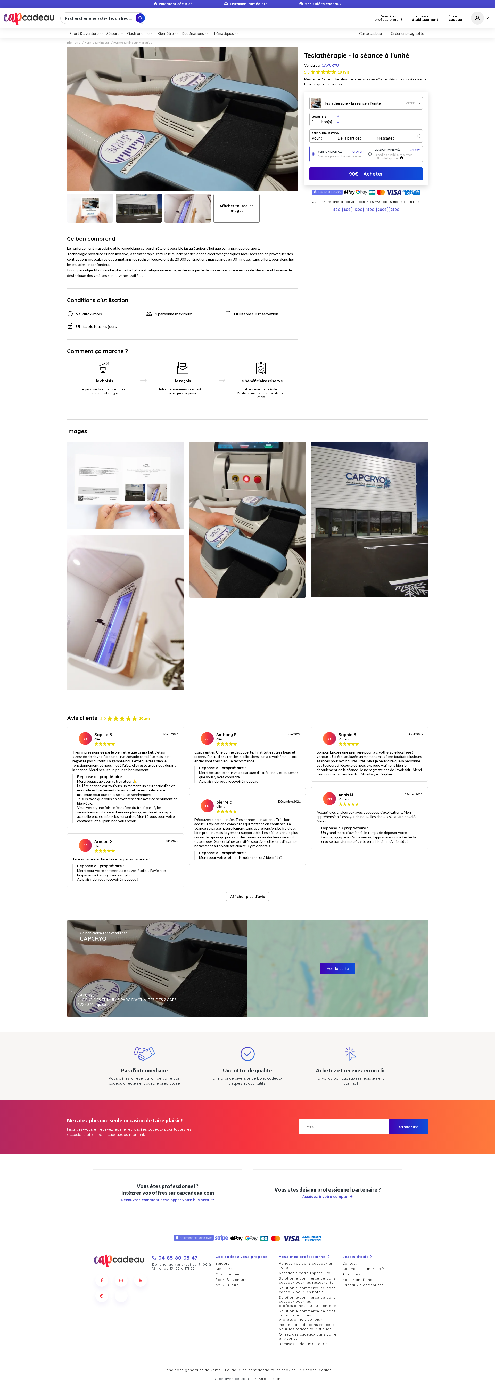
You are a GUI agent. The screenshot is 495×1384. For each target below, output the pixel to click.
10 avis (343, 72)
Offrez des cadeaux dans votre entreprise (307, 1336)
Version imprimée (398, 150)
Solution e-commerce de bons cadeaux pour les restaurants (307, 1280)
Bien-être (73, 42)
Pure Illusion (269, 1379)
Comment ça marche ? (363, 1269)
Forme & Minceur (97, 42)
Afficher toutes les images (236, 208)
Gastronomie (228, 1274)
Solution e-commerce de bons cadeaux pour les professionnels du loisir (307, 1315)
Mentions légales (315, 1370)
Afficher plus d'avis (247, 896)
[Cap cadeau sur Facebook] (101, 1280)
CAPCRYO (330, 65)
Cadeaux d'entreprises (363, 1285)
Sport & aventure (231, 1279)
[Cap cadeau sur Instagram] (121, 1280)
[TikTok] (121, 1295)
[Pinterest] (101, 1295)
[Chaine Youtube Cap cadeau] (140, 1280)
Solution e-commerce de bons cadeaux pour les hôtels (307, 1290)
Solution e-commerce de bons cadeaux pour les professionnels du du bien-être (307, 1301)
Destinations (193, 33)
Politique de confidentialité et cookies (260, 1370)
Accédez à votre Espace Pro (305, 1273)
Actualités (351, 1274)
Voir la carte (338, 968)
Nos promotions (357, 1279)
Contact (349, 1263)
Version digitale (341, 151)
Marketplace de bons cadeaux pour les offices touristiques (307, 1327)
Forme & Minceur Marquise (132, 42)
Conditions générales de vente (192, 1370)
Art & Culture (227, 1285)
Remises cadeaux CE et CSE (304, 1344)
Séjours (222, 1263)
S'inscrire (409, 1126)
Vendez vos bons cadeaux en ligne (306, 1265)
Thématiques (223, 33)
